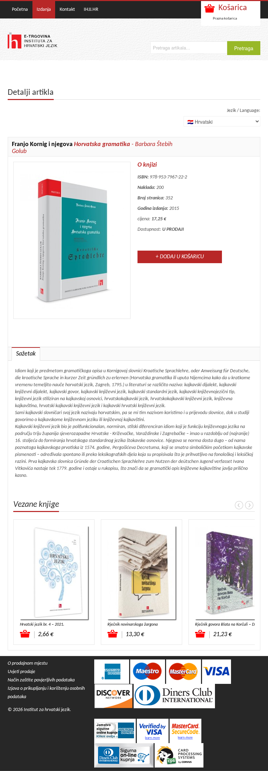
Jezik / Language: (243, 110)
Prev (239, 505)
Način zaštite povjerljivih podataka (41, 680)
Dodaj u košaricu (25, 634)
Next (249, 505)
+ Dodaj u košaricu (180, 257)
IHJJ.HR (91, 9)
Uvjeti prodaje (21, 671)
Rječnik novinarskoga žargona (132, 625)
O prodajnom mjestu (27, 663)
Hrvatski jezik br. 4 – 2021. (42, 625)
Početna (20, 9)
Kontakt (67, 9)
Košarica (232, 8)
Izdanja (44, 9)
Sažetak (26, 354)
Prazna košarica (225, 19)
